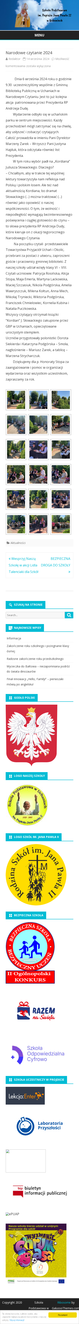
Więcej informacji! (17, 1320)
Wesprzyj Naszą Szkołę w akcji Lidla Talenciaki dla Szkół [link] (23, 565)
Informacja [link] (14, 638)
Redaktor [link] (14, 59)
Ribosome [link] (64, 1302)
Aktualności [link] (18, 543)
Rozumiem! (62, 1315)
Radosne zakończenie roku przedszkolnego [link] (35, 659)
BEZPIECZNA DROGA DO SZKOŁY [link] (55, 561)
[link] (39, 29)
